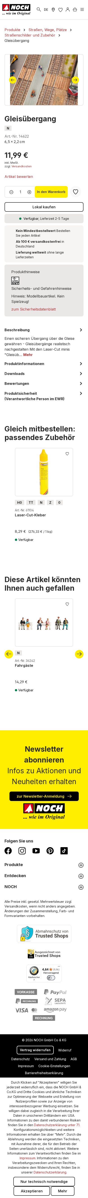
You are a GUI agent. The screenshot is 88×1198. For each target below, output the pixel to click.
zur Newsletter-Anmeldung (41, 796)
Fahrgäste (24, 665)
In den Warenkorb (51, 192)
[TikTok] (64, 850)
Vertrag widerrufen (35, 1050)
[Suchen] (38, 9)
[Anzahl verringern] (10, 192)
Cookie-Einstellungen (54, 1066)
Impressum (26, 1066)
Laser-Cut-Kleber (30, 515)
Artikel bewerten (19, 176)
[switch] (51, 977)
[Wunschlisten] (60, 9)
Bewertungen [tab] (17, 383)
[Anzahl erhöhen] (30, 192)
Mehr (62, 1191)
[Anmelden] (67, 9)
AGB (74, 1059)
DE (46, 9)
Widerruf (64, 1050)
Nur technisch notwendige (44, 1181)
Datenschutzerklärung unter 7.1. (57, 1125)
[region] (44, 80)
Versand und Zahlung (50, 1059)
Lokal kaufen (44, 207)
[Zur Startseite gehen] (16, 9)
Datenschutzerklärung (50, 1172)
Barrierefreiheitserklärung (44, 1073)
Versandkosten (22, 166)
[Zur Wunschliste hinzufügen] (67, 453)
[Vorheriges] (12, 80)
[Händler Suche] (53, 9)
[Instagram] (22, 850)
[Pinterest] (50, 850)
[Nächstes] (75, 80)
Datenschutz (20, 1059)
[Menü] (82, 9)
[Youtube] (36, 850)
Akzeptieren (32, 1191)
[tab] (44, 342)
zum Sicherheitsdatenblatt (33, 309)
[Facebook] (8, 850)
